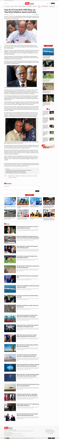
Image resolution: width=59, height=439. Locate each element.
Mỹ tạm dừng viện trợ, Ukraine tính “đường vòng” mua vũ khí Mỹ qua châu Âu (46, 127)
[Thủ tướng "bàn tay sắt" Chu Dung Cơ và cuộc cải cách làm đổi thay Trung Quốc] (48, 98)
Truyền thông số (52, 6)
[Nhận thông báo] (47, 3)
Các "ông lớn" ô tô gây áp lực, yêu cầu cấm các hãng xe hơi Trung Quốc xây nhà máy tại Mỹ (27, 355)
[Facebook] (32, 14)
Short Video (35, 6)
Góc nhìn (11, 6)
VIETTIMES (29, 3)
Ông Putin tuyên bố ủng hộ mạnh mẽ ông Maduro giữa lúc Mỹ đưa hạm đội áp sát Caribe (27, 414)
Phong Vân (7, 14)
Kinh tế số (16, 6)
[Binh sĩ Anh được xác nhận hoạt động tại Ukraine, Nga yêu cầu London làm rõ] (10, 348)
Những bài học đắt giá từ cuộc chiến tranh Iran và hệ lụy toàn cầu (27, 306)
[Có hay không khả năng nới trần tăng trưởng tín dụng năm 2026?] (36, 201)
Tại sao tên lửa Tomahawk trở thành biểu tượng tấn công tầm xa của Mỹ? (47, 57)
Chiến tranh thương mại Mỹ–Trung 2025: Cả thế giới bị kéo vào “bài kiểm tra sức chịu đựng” (27, 316)
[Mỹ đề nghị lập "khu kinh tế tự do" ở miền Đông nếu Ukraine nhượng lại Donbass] (10, 407)
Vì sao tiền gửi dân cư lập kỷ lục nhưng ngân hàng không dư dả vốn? (22, 218)
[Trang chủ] (4, 6)
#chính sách (10, 177)
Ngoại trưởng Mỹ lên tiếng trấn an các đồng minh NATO (27, 276)
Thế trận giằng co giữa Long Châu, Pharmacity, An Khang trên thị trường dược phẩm (23, 206)
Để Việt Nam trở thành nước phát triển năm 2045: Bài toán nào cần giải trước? (10, 206)
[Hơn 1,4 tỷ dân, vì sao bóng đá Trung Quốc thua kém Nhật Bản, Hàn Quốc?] (48, 75)
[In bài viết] (34, 14)
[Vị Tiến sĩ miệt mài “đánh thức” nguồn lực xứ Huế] (36, 213)
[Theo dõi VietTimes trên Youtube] (50, 433)
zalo (49, 433)
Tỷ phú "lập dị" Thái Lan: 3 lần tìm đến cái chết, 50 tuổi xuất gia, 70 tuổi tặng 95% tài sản (27, 325)
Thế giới (39, 6)
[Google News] (37, 14)
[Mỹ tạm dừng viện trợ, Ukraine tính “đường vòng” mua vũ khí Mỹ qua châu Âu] (52, 126)
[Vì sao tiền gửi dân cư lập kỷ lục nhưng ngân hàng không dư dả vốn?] (23, 213)
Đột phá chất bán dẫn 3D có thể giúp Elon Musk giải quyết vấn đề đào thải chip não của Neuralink (28, 365)
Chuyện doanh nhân (44, 6)
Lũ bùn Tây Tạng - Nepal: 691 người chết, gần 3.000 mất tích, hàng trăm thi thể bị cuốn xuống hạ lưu (48, 206)
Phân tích (7, 224)
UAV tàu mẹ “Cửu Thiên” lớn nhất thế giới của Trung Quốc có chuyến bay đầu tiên (28, 385)
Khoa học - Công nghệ (22, 6)
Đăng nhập (52, 3)
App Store (49, 438)
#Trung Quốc (14, 177)
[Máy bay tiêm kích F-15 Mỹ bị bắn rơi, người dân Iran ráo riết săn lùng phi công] (48, 86)
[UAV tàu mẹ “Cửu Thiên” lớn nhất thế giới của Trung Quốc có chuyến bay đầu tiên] (10, 387)
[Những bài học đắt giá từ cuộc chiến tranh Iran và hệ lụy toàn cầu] (10, 308)
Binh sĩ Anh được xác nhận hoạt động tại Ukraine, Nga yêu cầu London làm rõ (27, 345)
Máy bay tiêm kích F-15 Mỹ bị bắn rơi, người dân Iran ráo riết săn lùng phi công (47, 92)
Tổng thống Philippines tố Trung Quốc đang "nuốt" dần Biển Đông (16, 172)
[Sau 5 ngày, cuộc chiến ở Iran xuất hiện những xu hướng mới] (48, 63)
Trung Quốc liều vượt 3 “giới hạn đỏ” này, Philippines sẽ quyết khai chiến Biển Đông (18, 170)
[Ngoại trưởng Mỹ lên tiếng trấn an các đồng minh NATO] (10, 279)
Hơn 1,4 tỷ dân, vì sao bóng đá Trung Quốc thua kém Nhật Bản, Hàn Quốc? (47, 80)
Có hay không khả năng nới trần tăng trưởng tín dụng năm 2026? (35, 206)
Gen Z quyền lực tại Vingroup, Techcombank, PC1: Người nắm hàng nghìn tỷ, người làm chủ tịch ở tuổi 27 (49, 218)
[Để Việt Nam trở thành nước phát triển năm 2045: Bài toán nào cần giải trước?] (10, 201)
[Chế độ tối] (49, 3)
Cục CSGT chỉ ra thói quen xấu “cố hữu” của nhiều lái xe (9, 218)
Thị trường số (29, 6)
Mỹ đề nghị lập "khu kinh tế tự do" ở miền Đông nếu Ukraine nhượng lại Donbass (28, 404)
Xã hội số (7, 6)
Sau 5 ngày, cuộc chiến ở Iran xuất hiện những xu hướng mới (46, 68)
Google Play (53, 438)
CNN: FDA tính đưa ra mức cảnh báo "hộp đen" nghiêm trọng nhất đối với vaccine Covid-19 (27, 335)
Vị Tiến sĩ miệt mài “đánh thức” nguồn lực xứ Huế (36, 218)
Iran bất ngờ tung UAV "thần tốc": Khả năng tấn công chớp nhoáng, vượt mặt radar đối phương (27, 394)
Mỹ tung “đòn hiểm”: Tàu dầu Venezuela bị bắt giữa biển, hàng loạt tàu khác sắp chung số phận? (28, 375)
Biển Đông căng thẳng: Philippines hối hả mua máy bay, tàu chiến (16, 171)
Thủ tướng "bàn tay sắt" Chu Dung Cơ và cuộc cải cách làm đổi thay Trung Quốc (46, 104)
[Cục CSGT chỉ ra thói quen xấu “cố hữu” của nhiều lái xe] (10, 213)
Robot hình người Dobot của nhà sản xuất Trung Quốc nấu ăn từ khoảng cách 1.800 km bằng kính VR (45, 120)
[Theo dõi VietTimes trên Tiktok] (52, 433)
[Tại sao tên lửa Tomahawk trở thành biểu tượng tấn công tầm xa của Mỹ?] (48, 51)
